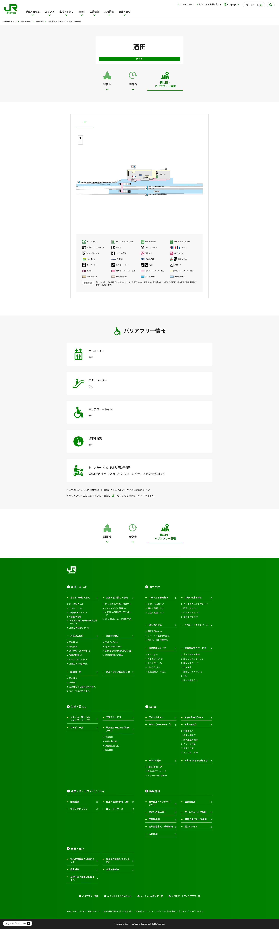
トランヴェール (155, 663)
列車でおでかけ (190, 608)
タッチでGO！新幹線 (157, 775)
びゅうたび (153, 667)
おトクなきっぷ (76, 604)
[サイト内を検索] (271, 4)
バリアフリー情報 (90, 896)
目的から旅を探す (193, 597)
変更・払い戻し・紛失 (117, 597)
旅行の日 (109, 750)
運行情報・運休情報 (78, 650)
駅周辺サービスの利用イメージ (118, 729)
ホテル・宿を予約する (158, 640)
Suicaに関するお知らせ (196, 760)
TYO (185, 676)
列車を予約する (155, 631)
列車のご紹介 (76, 635)
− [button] (80, 142)
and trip (151, 654)
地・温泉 (187, 667)
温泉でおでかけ (190, 617)
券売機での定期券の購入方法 (118, 650)
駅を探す (73, 678)
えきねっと (74, 608)
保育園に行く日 (112, 745)
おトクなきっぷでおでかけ (195, 604)
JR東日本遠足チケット (79, 627)
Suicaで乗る (155, 760)
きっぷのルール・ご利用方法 (118, 619)
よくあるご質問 (190, 752)
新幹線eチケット (77, 612)
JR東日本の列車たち (78, 663)
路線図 (72, 682)
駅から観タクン (190, 680)
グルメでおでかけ (191, 612)
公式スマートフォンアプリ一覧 (186, 896)
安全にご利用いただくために (118, 860)
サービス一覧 (76, 727)
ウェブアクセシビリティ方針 (192, 911)
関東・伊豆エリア (156, 608)
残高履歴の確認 (190, 739)
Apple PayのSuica (113, 646)
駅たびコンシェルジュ (193, 658)
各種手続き (188, 731)
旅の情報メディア (157, 647)
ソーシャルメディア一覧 (152, 896)
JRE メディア (154, 658)
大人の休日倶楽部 (191, 654)
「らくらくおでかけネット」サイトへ (134, 495)
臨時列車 (73, 646)
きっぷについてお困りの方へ (118, 604)
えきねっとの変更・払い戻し (118, 612)
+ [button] (80, 137)
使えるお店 (188, 748)
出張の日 (109, 737)
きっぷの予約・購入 (80, 597)
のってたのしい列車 (78, 659)
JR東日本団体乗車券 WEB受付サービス (83, 622)
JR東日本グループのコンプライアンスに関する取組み (156, 911)
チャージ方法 (189, 743)
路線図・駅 (75, 671)
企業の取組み (112, 869)
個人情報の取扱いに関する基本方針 (118, 911)
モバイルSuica (111, 642)
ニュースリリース (186, 4)
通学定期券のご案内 (114, 655)
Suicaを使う (191, 724)
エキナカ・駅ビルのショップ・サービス (80, 719)
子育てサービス (113, 717)
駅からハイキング (191, 671)
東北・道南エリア (156, 604)
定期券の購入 (112, 635)
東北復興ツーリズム (157, 671)
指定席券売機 (75, 617)
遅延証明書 (74, 655)
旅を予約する (155, 624)
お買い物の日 (111, 741)
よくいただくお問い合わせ (209, 4)
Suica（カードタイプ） (160, 724)
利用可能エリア (155, 767)
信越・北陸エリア (156, 612)
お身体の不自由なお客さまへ (105, 489)
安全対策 (74, 869)
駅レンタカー (189, 663)
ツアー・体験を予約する (159, 635)
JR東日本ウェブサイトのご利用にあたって (83, 911)
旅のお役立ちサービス (195, 647)
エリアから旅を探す (158, 597)
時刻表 (72, 642)
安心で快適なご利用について (82, 860)
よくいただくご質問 (114, 608)
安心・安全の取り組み (79, 691)
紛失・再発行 (189, 735)
